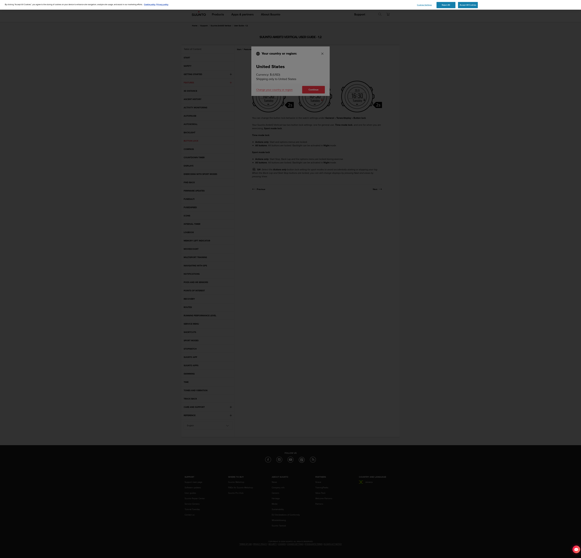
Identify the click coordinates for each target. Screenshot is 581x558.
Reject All (446, 5)
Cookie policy (150, 4)
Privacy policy (162, 4)
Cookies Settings (424, 5)
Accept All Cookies (468, 5)
